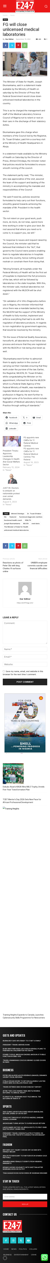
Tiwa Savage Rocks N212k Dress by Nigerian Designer (25, 1173)
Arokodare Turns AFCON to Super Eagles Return (24, 1123)
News (12, 15)
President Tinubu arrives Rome (16, 1045)
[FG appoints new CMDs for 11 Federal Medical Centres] (34, 451)
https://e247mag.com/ (25, 603)
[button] (5, 1258)
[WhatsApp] (25, 45)
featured (13, 517)
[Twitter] (12, 45)
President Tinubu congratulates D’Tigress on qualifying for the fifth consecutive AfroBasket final (24, 1135)
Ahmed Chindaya (17, 514)
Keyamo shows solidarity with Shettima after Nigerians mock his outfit (23, 1168)
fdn (5, 517)
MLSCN (25, 523)
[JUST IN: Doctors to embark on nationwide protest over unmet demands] (12, 478)
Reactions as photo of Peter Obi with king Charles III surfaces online (13, 567)
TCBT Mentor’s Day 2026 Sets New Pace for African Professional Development (22, 800)
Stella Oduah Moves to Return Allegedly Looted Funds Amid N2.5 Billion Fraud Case (24, 1082)
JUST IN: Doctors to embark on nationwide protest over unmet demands (11, 493)
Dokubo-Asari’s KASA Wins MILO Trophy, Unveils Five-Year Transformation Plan (23, 788)
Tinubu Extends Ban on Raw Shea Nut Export (22, 1087)
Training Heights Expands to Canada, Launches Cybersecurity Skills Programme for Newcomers (24, 1016)
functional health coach (13, 520)
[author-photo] (25, 595)
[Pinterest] (18, 45)
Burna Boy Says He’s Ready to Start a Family (22, 1041)
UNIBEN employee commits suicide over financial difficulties (37, 565)
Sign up (25, 1204)
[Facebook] (5, 45)
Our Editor (9, 39)
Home (5, 15)
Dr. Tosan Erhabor (34, 514)
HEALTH (28, 520)
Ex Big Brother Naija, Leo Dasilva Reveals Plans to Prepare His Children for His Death (24, 1049)
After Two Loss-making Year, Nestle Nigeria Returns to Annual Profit (21, 1092)
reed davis (36, 523)
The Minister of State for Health (16, 527)
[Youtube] (28, 1240)
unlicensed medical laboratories (16, 530)
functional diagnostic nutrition (30, 517)
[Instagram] (13, 1240)
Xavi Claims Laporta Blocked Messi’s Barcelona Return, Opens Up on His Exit (23, 1113)
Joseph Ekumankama (12, 523)
